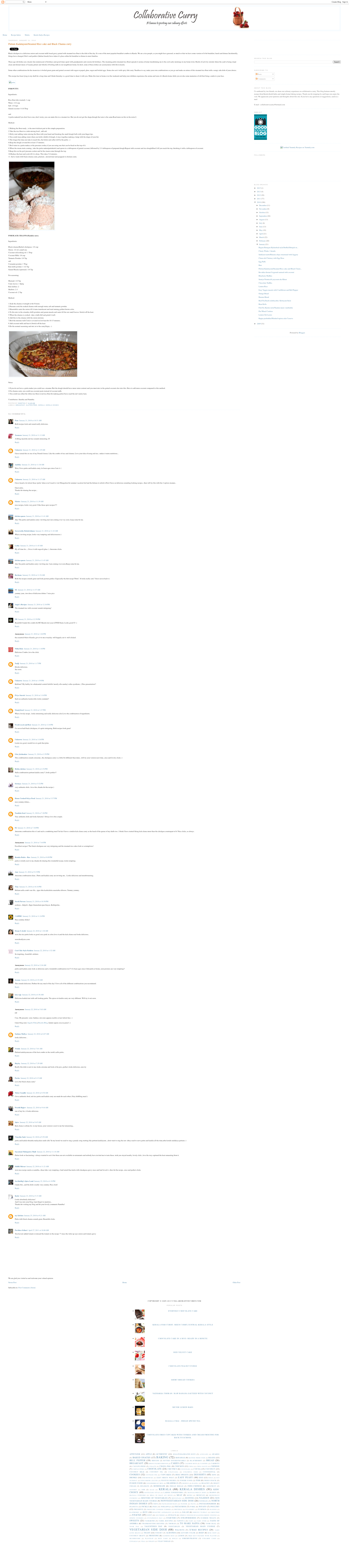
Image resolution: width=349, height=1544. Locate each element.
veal (143, 1541)
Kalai (17, 1195)
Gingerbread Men (155, 1483)
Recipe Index (16, 35)
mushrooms (135, 1538)
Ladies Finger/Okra (173, 1492)
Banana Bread (264, 297)
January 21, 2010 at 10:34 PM (30, 886)
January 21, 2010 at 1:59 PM (33, 680)
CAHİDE (18, 916)
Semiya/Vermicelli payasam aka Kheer (273, 279)
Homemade (159, 1486)
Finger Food (186, 1480)
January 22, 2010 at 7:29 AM (32, 1063)
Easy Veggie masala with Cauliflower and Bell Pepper (278, 290)
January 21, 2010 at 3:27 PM (35, 710)
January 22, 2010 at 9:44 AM (37, 1107)
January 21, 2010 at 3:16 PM (36, 695)
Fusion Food (136, 1483)
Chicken (179, 1466)
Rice (145, 1512)
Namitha (21, 403)
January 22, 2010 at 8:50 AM (37, 1093)
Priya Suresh (20, 695)
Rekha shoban (20, 769)
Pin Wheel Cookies (266, 311)
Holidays (144, 1486)
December (263, 205)
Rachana (18, 575)
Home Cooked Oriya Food (25, 798)
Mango (213, 1492)
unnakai (134, 1541)
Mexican (200, 1495)
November (263, 209)
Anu (16, 872)
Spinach (172, 1515)
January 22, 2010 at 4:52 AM (32, 980)
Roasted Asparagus (162, 1512)
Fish (198, 1480)
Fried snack (210, 1480)
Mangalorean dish (197, 1492)
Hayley (17, 1063)
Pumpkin (202, 1509)
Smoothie (215, 1512)
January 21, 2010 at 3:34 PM (42, 724)
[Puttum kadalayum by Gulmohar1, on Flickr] (31, 230)
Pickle (145, 1506)
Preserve (138, 1509)
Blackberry (196, 1460)
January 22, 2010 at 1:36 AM (37, 931)
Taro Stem (201, 1521)
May (261, 230)
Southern (160, 1515)
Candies (204, 1463)
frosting (154, 1535)
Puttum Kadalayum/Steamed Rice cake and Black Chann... (280, 268)
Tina (17, 886)
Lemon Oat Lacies (265, 315)
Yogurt (159, 1533)
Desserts (200, 1474)
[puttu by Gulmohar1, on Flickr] (12, 82)
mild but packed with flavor (202, 1536)
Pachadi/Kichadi (169, 1504)
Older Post (236, 1282)
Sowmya (18, 783)
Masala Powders (138, 1495)
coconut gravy (137, 1536)
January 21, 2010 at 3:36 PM (33, 739)
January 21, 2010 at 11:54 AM (33, 575)
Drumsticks (147, 1478)
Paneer (184, 1504)
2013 (259, 191)
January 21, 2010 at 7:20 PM (36, 813)
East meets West (165, 1478)
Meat (179, 1495)
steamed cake (209, 1538)
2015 (259, 188)
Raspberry (134, 1512)
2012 (259, 195)
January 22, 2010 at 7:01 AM (31, 1048)
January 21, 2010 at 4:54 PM (37, 769)
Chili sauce (202, 1466)
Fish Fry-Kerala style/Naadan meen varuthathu (276, 307)
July (261, 223)
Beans (211, 1457)
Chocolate (155, 1468)
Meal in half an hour (161, 1495)
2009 (259, 323)
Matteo (17, 501)
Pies (155, 1507)
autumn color (188, 1533)
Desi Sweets (182, 1474)
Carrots (215, 1463)
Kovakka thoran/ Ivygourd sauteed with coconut (276, 272)
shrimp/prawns (189, 1538)
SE (16, 589)
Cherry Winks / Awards (267, 251)
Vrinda (17, 1048)
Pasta (193, 1504)
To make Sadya (190, 1523)
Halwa (195, 1483)
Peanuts (134, 1507)
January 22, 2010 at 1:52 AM (44, 950)
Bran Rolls (263, 304)
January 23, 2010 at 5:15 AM (30, 1196)
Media (27, 35)
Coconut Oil (156, 1472)
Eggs (210, 1478)
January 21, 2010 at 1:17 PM (30, 663)
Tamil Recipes (166, 1521)
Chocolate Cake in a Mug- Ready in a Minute (182, 1338)
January (262, 244)
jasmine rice (168, 1536)
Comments (261, 79)
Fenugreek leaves (149, 1480)
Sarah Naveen (20, 901)
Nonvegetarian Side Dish (177, 1500)
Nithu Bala (19, 648)
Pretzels (178, 1509)
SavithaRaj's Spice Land (24, 1181)
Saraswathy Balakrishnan (25, 530)
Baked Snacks (142, 1457)
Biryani (155, 1460)
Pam (16, 420)
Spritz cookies (137, 1518)
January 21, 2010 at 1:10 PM (34, 648)
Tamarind (150, 1521)
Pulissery (190, 1509)
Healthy (205, 1483)
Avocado (204, 1454)
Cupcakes (166, 1474)
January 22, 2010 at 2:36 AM (35, 965)
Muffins (189, 1498)
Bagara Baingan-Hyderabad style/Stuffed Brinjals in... (278, 247)
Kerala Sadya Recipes (42, 35)
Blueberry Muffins (265, 276)
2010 (259, 202)
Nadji (17, 663)
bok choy (212, 1533)
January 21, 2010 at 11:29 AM (34, 450)
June (261, 226)
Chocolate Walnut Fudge (183, 1366)
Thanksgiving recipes (153, 1523)
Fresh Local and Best (23, 724)
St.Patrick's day (155, 1518)
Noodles (203, 1501)
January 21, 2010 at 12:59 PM (29, 619)
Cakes (175, 1463)
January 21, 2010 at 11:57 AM (29, 590)
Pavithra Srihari (21, 1230)
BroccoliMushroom (158, 1463)
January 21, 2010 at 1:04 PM (35, 634)
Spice (17, 1122)
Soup (149, 1515)
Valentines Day (153, 1526)
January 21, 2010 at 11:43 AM (47, 531)
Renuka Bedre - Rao (22, 857)
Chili (191, 1466)
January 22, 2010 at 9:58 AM (37, 1137)
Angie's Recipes (21, 604)
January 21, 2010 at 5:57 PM (46, 798)
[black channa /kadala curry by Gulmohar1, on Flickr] (43, 377)
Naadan (204, 1497)
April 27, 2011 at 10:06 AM (38, 1230)
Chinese (215, 1466)
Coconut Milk (137, 1472)
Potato (203, 1506)
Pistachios (180, 1506)
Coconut (210, 1469)
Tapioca (181, 1521)
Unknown (18, 450)
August (262, 219)
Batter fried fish (197, 1458)
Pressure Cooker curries (159, 1509)
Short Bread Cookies (183, 1380)
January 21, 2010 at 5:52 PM (32, 783)
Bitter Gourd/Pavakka (174, 1460)
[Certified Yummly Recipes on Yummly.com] (297, 147)
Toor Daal (211, 1523)
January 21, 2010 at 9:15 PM (29, 872)
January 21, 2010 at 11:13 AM (33, 435)
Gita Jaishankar (21, 754)
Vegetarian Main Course (200, 1526)
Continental (209, 1472)
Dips (214, 1475)
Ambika (18, 464)
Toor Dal (134, 1526)
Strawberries (188, 1518)
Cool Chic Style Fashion (24, 950)
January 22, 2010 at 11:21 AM (37, 1166)
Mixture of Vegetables (154, 1498)
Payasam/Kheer (207, 1503)
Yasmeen (18, 435)
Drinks (133, 1477)
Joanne (17, 980)
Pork (192, 1507)
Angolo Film (32, 1022)
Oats (155, 1504)
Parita (17, 1078)
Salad (185, 1512)
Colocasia (173, 1472)
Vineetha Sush (20, 1137)
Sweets (134, 1520)
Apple (149, 1454)
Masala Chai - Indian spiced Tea (182, 1421)
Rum (177, 1512)
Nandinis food (20, 813)
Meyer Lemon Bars (182, 1407)
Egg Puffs (262, 261)
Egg (201, 1477)
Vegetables (174, 1526)
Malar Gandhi (20, 1092)
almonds (171, 1532)
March (261, 237)
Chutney (172, 1469)
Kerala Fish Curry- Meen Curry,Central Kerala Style (183, 1324)
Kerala (41, 405)
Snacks (136, 1514)
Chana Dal (165, 1466)
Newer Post (12, 1282)
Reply (17, 427)
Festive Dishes (168, 1480)
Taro (191, 1521)
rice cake (163, 1538)
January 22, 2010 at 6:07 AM (38, 1034)
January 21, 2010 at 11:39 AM (32, 501)
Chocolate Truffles (265, 283)
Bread (210, 1460)
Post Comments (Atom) (26, 1287)
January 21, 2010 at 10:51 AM (30, 420)
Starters (171, 1518)
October (262, 212)
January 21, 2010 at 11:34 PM (34, 916)
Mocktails (177, 1498)
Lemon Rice (263, 286)
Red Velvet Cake (183, 1352)
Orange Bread (264, 293)
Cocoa (197, 1469)
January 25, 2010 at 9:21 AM (35, 1215)
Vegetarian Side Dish (148, 1529)
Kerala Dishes (52, 405)
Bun (260, 265)
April (261, 233)
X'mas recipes (198, 1529)
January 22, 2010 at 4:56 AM (33, 994)
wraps (152, 1541)
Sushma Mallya (21, 1034)
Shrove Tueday (200, 1512)
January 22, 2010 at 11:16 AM (48, 1151)
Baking (162, 1457)
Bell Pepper (137, 1460)
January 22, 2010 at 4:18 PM (44, 1181)
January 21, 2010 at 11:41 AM (37, 516)
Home (5, 35)
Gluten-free (31, 405)
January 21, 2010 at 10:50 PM (37, 901)
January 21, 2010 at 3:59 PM (38, 754)
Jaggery (133, 1490)
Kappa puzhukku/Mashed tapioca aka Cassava (276, 318)
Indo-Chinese (195, 1486)
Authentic (162, 1454)
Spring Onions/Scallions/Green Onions (198, 1515)
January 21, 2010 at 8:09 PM (41, 857)
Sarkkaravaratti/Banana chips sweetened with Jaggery (278, 254)
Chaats (152, 1466)
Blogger (302, 332)
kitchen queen (20, 516)
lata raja (18, 994)
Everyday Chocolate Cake (183, 1311)
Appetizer (135, 1454)
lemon (181, 1536)
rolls (175, 1538)
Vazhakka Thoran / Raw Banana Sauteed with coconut (183, 1393)
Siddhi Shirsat (20, 1166)
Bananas (180, 1457)
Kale (152, 1490)
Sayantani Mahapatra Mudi (25, 1151)
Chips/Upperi (138, 1469)
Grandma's (172, 1483)
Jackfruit (211, 1486)
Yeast (147, 1532)
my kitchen (19, 1215)
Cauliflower (139, 1466)
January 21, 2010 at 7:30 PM (28, 828)
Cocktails (185, 1469)
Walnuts (180, 1530)
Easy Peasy (185, 1477)
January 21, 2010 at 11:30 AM (33, 464)
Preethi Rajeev (20, 1107)
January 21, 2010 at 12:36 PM (39, 604)
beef (201, 1532)
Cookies (135, 1474)
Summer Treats (208, 1518)
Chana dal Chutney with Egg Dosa (271, 258)
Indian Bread (176, 1486)
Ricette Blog (43, 1022)
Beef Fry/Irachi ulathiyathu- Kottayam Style (275, 300)
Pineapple (166, 1507)
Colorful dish (190, 1472)
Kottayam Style (152, 1492)
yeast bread (164, 1541)
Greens (185, 1483)
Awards (215, 1454)
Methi (189, 1495)
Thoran (172, 1523)
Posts (259, 74)
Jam (143, 1490)
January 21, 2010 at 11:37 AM (34, 479)
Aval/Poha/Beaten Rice (184, 1454)
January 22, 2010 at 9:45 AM (30, 1122)
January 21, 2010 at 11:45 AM (31, 545)
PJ (16, 827)
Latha (17, 545)
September (263, 216)
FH (16, 619)
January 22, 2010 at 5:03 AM (35, 1009)
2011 (259, 198)
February (262, 241)
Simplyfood (19, 710)
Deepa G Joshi (20, 930)
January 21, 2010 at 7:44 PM (35, 842)
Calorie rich (191, 1463)
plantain (149, 1538)
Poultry (214, 1506)
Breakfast (20, 405)
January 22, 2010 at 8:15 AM (31, 1078)
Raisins (213, 1509)
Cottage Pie (151, 1475)
